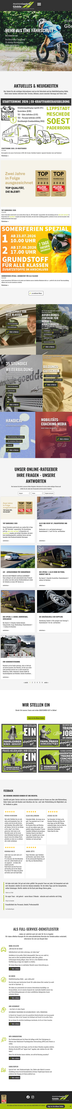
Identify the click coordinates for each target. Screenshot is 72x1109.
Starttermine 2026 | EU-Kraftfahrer (14, 148)
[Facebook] (28, 1097)
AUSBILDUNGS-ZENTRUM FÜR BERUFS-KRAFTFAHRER (51, 319)
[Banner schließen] (70, 1106)
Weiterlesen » (6, 541)
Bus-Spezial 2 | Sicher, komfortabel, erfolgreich (15, 618)
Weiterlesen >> (5, 156)
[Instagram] (33, 1097)
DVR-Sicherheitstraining (11, 662)
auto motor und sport (63, 215)
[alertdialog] (36, 1106)
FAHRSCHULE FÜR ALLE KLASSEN (16, 313)
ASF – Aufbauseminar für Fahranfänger (16, 572)
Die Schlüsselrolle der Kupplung (51, 617)
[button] (39, 4)
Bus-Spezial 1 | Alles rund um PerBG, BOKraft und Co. (52, 573)
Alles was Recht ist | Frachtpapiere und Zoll (53, 524)
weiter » (46, 682)
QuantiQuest (12, 217)
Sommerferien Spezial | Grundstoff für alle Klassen (19, 276)
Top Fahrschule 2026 (8, 210)
